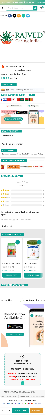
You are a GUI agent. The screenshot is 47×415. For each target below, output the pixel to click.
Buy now (36, 411)
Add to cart (20, 411)
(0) (13, 267)
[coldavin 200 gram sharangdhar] (11, 250)
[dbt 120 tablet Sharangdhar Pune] (33, 250)
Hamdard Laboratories (22, 70)
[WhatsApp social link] (22, 383)
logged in (14, 220)
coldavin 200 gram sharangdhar (11, 264)
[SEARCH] (35, 8)
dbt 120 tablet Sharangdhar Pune (32, 264)
